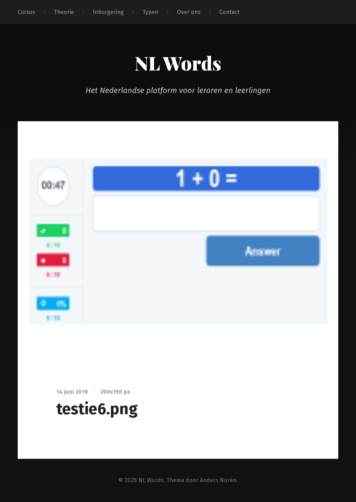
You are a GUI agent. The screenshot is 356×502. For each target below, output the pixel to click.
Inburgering (108, 12)
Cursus (26, 12)
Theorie (64, 12)
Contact (229, 12)
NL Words (178, 62)
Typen (150, 12)
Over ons (189, 12)
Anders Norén (218, 480)
